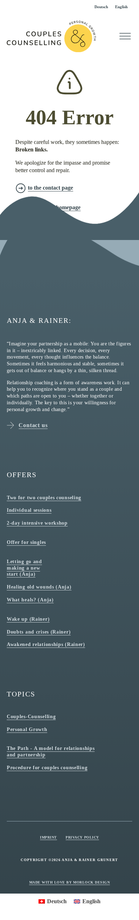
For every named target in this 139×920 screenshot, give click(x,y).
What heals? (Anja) (30, 599)
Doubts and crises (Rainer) (39, 632)
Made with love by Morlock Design (69, 882)
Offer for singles (26, 542)
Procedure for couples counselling (47, 767)
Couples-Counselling (31, 716)
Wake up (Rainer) (28, 619)
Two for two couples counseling (44, 497)
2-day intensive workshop (37, 523)
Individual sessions (29, 510)
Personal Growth (27, 729)
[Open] (125, 36)
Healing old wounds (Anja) (39, 587)
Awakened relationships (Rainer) (46, 644)
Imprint (48, 837)
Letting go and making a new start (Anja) (24, 568)
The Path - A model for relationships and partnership (50, 751)
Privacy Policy (82, 837)
